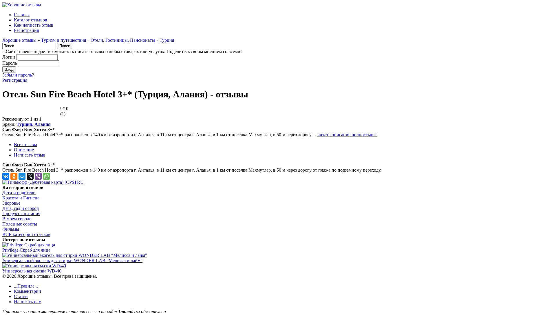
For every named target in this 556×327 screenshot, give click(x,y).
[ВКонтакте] (5, 176)
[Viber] (38, 176)
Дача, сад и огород (20, 208)
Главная (22, 14)
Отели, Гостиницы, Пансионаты (123, 40)
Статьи (21, 296)
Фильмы (10, 229)
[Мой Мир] (22, 176)
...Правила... (26, 286)
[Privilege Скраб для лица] (28, 244)
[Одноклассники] (13, 176)
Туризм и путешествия (63, 40)
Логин (8, 56)
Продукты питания (21, 213)
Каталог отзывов (30, 19)
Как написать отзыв (33, 25)
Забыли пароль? (18, 74)
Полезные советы (19, 223)
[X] (30, 176)
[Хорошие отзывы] (21, 4)
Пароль (9, 63)
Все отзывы (25, 144)
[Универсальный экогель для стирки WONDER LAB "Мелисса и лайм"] (74, 255)
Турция (167, 40)
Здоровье (11, 203)
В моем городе (16, 218)
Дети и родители (19, 192)
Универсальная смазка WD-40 (31, 270)
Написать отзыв (29, 154)
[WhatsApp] (46, 176)
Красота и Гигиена (20, 197)
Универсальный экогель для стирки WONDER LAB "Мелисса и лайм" (72, 260)
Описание (24, 149)
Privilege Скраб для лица (26, 250)
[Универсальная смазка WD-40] (34, 265)
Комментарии (27, 291)
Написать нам (27, 301)
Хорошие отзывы (19, 40)
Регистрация (26, 30)
